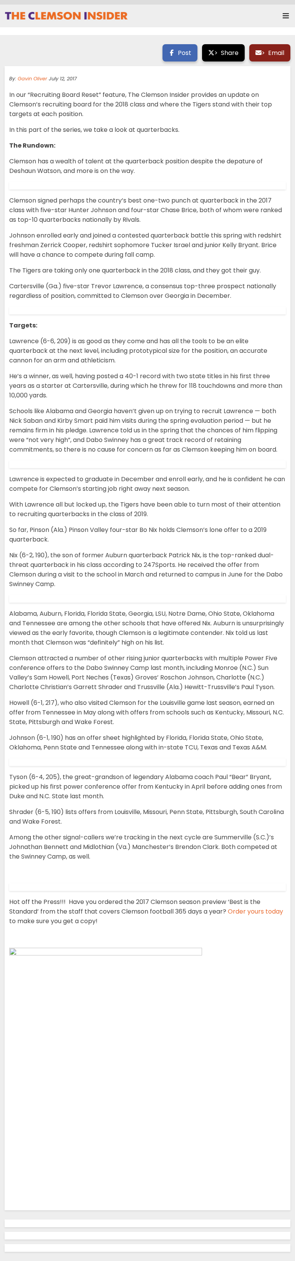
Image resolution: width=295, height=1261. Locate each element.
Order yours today (255, 911)
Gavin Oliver (32, 78)
